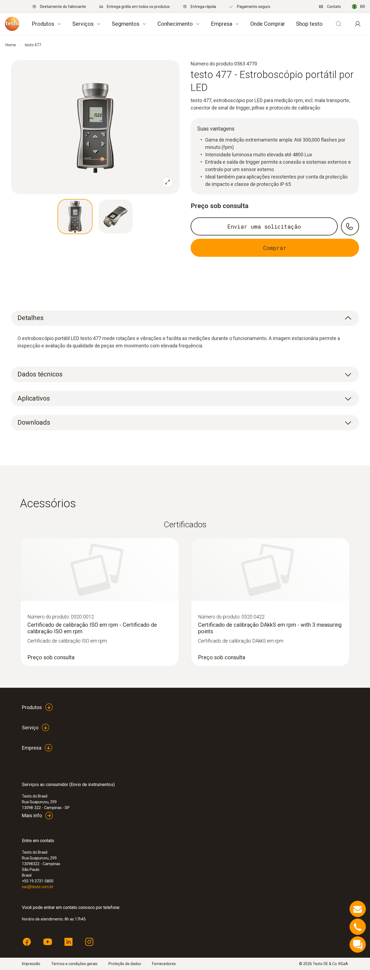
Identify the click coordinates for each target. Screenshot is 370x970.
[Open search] (338, 23)
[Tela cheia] (167, 182)
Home (10, 45)
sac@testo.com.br (37, 887)
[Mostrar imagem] (75, 216)
